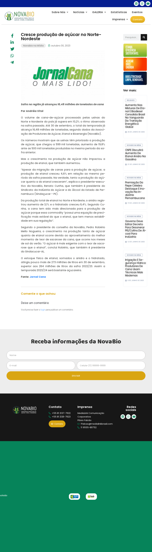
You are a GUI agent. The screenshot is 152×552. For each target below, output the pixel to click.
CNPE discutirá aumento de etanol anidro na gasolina (135, 154)
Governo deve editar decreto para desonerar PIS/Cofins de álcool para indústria (135, 229)
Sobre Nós (58, 12)
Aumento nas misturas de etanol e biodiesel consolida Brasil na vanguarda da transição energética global (135, 116)
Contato (137, 19)
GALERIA (97, 12)
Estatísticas (119, 12)
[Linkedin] (136, 3)
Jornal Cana (38, 277)
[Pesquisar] (144, 37)
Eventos (137, 12)
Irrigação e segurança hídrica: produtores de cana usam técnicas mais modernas (135, 267)
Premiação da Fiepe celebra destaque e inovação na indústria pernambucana (135, 190)
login (43, 310)
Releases (130, 100)
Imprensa (118, 19)
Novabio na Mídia (33, 45)
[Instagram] (142, 3)
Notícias (78, 12)
